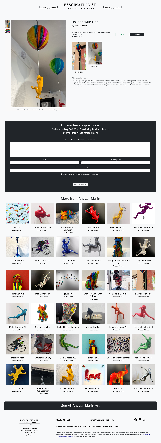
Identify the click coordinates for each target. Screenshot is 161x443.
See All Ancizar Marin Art (80, 405)
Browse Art (70, 426)
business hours (100, 129)
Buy (122, 34)
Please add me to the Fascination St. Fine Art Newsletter (81, 174)
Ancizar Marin (81, 25)
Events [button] (107, 7)
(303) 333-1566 (63, 419)
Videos (104, 426)
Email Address (80, 167)
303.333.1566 (76, 129)
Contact (110, 426)
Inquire (137, 34)
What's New (97, 426)
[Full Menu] (80, 6)
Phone (116, 160)
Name (45, 160)
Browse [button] (53, 7)
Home (58, 426)
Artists (63, 426)
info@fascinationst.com (85, 132)
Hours (116, 426)
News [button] (117, 7)
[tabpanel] (112, 66)
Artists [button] (43, 7)
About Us (78, 426)
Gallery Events (87, 426)
